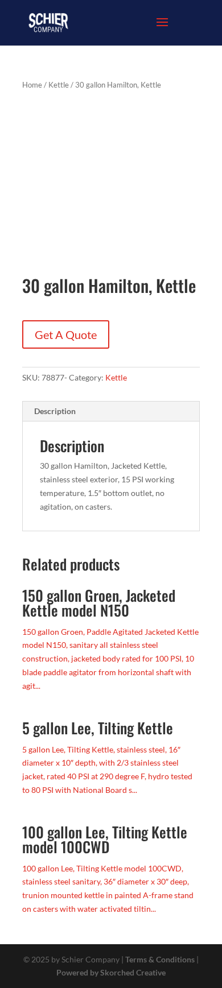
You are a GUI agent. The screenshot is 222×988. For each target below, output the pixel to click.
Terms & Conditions (160, 959)
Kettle (58, 84)
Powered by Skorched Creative (111, 972)
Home (32, 84)
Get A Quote (66, 334)
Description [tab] (55, 411)
